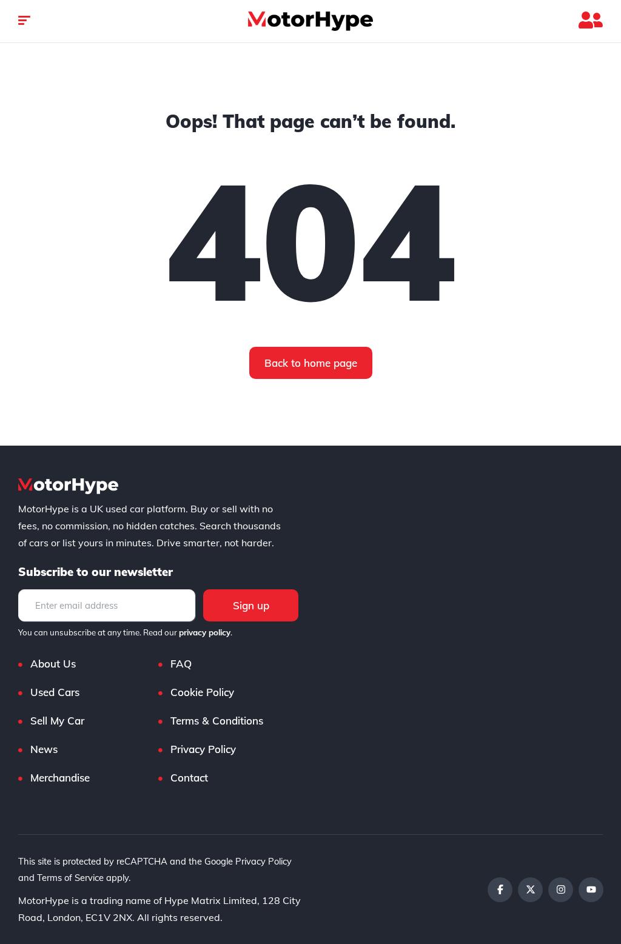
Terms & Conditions (216, 720)
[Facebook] (500, 889)
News (44, 749)
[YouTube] (591, 889)
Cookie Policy (202, 692)
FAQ (181, 663)
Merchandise (60, 777)
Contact (189, 777)
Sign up (251, 605)
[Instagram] (560, 889)
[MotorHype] (310, 21)
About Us (53, 663)
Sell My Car (57, 720)
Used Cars (54, 692)
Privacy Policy (203, 749)
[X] (530, 889)
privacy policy (204, 632)
